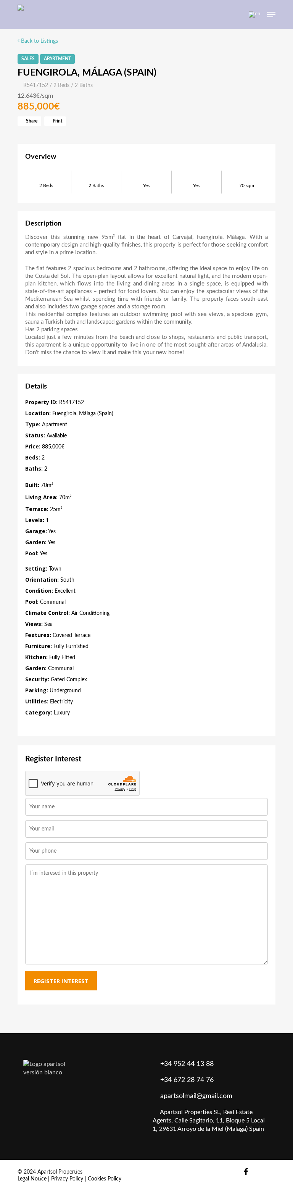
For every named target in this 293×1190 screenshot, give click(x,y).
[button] (271, 14)
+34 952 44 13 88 (187, 1064)
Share (31, 121)
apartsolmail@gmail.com (196, 1096)
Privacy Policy (67, 1179)
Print (57, 121)
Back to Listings (38, 41)
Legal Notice (32, 1179)
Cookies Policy (104, 1179)
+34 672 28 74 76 (187, 1080)
